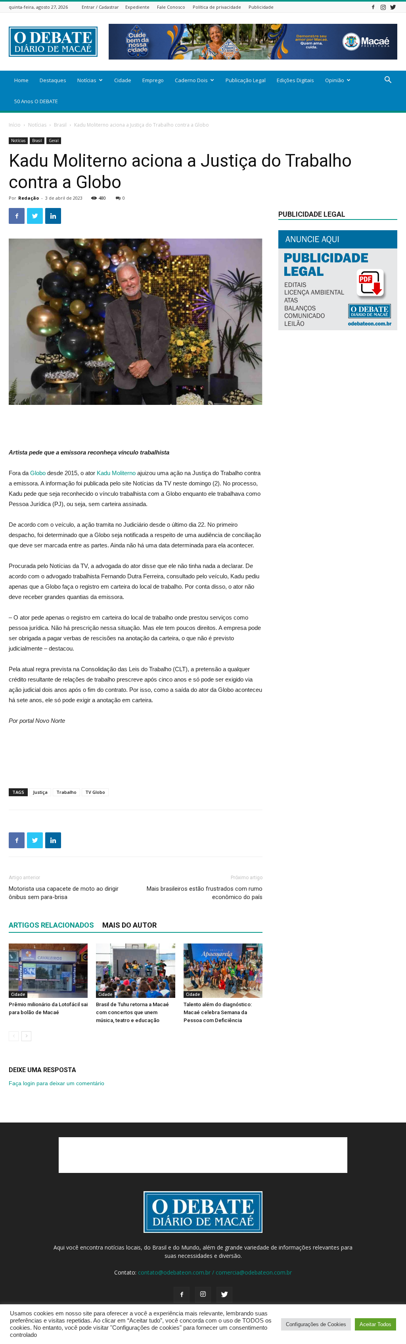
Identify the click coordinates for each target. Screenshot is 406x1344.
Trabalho (66, 792)
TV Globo (95, 792)
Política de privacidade (217, 7)
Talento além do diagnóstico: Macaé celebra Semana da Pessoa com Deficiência (218, 1012)
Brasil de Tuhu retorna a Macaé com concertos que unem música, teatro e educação (132, 1012)
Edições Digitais (295, 80)
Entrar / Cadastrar (100, 7)
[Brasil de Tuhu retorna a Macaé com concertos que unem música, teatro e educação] (135, 970)
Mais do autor (129, 925)
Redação (28, 198)
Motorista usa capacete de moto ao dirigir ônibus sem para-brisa (64, 893)
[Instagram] (383, 7)
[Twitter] (393, 7)
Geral (54, 140)
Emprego (153, 80)
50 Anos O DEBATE (36, 101)
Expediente (137, 7)
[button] (387, 81)
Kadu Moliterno (116, 473)
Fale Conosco (171, 7)
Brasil (60, 124)
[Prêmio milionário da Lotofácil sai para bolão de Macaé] (48, 970)
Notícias (86, 80)
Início (15, 124)
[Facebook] (373, 7)
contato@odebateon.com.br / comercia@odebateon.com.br (215, 1272)
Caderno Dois (191, 80)
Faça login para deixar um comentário (56, 1083)
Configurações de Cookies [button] (316, 1324)
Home (21, 80)
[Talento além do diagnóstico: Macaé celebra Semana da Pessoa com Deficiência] (223, 970)
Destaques (53, 80)
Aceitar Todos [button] (375, 1324)
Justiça (40, 792)
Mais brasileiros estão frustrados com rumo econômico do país (204, 893)
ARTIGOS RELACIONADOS (51, 925)
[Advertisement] (135, 427)
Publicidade (261, 7)
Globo (38, 473)
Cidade (122, 80)
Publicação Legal (246, 80)
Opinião (334, 80)
